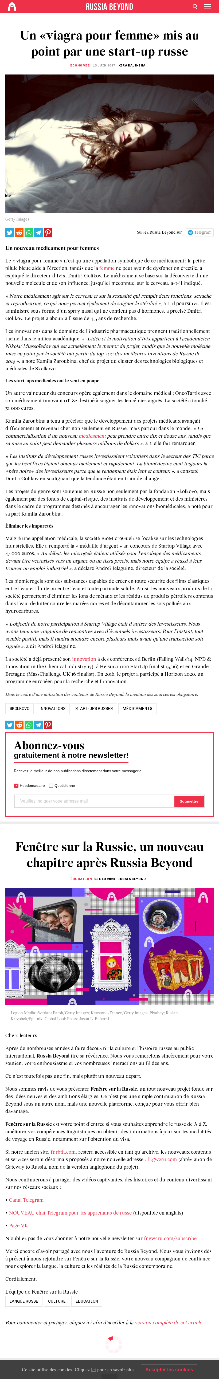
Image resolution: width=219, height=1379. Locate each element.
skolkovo (19, 708)
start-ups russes (94, 708)
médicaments (137, 708)
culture (57, 1301)
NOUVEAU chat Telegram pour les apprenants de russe (70, 1213)
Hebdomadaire (32, 785)
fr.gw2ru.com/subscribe (170, 1239)
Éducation (81, 879)
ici (93, 1369)
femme (107, 268)
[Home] (12, 6)
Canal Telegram (26, 1200)
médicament (92, 436)
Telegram (203, 232)
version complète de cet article (169, 1323)
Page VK (18, 1226)
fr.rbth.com (63, 1152)
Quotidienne (64, 785)
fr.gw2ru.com (162, 1159)
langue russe (24, 1301)
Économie (80, 65)
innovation (84, 659)
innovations (52, 708)
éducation (87, 1301)
